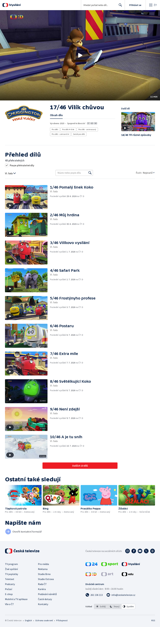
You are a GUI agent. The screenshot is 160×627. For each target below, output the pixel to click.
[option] (101, 606)
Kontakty (43, 604)
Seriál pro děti (79, 134)
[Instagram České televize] (127, 551)
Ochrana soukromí (44, 620)
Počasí (8, 589)
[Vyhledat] (90, 173)
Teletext (9, 579)
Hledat (120, 5)
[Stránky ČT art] (107, 575)
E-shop (9, 594)
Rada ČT (42, 584)
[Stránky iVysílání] (131, 565)
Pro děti (55, 129)
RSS (153, 620)
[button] (80, 55)
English (28, 620)
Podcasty (10, 584)
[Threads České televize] (152, 551)
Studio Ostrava (46, 579)
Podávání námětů (47, 594)
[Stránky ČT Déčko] (91, 575)
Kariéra (42, 589)
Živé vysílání (11, 569)
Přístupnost (62, 620)
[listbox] (114, 606)
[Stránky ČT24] (91, 565)
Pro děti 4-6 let (68, 129)
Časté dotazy (45, 599)
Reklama (43, 569)
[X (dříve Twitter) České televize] (146, 551)
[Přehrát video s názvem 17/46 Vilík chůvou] (80, 55)
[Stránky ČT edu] (127, 575)
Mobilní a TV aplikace (16, 599)
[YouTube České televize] (140, 551)
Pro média (43, 564)
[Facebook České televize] (133, 551)
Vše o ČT (9, 604)
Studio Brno (44, 574)
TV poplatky (11, 574)
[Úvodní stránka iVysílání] (14, 5)
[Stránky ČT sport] (109, 565)
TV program (11, 564)
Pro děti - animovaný (87, 129)
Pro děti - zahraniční (60, 134)
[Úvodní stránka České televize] (22, 551)
